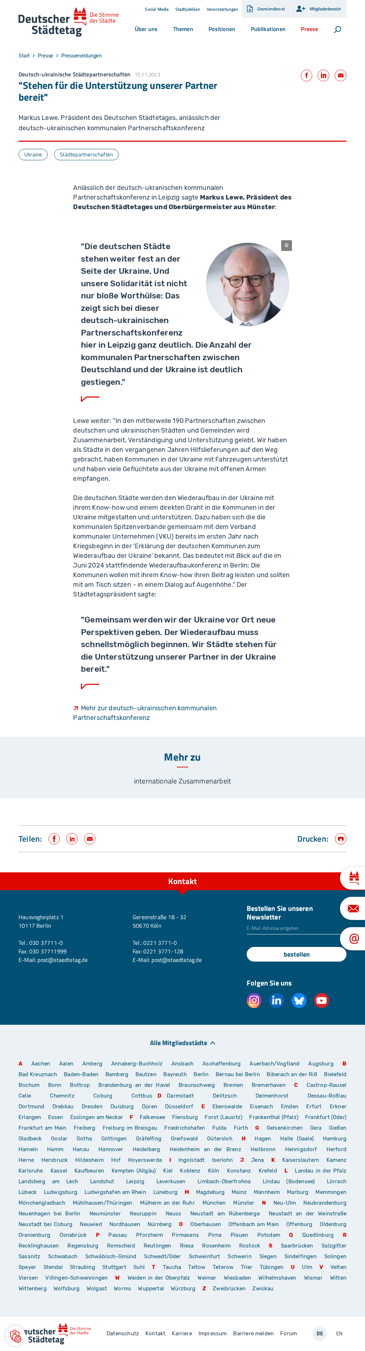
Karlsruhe (31, 1171)
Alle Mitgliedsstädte (178, 1042)
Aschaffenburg (221, 1063)
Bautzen (145, 1074)
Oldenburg (333, 1224)
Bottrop (80, 1085)
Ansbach (182, 1063)
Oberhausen (205, 1224)
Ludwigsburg (60, 1192)
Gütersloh (219, 1138)
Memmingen (330, 1192)
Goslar (59, 1138)
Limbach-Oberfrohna (224, 1181)
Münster (243, 1203)
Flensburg (185, 1117)
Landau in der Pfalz (320, 1171)
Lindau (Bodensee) (289, 1181)
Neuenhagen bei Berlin (50, 1213)
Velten (338, 1267)
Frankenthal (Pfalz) (273, 1117)
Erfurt (314, 1106)
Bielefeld (335, 1074)
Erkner (338, 1106)
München (214, 1203)
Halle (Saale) (297, 1138)
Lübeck (28, 1192)
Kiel (168, 1171)
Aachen (40, 1063)
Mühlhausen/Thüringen (103, 1203)
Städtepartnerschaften (86, 154)
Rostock (249, 1245)
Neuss (173, 1213)
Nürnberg (159, 1224)
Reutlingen (157, 1245)
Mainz (239, 1192)
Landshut (102, 1181)
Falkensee (152, 1117)
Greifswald (184, 1138)
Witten (338, 1278)
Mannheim (267, 1192)
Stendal (53, 1267)
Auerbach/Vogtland (274, 1063)
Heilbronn (263, 1149)
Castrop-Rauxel (327, 1085)
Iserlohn (222, 1160)
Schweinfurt (204, 1256)
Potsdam (268, 1235)
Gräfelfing (150, 1138)
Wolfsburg (66, 1288)
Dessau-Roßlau (327, 1096)
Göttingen (115, 1138)
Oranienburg (34, 1235)
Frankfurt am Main (43, 1128)
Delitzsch (225, 1096)
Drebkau (64, 1106)
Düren (149, 1106)
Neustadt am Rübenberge (225, 1213)
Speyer (27, 1267)
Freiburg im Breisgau (130, 1128)
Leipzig (135, 1181)
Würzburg (183, 1288)
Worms (122, 1288)
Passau (117, 1235)
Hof (116, 1160)
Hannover (110, 1149)
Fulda (219, 1128)
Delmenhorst (272, 1096)
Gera (316, 1128)
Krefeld (268, 1171)
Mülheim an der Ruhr (167, 1203)
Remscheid (121, 1245)
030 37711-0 (46, 942)
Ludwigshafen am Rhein (115, 1192)
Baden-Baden (81, 1074)
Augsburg (320, 1063)
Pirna (215, 1235)
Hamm (55, 1149)
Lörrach (336, 1181)
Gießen (337, 1128)
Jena (257, 1160)
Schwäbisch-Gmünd (111, 1256)
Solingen (335, 1256)
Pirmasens (185, 1235)
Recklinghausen (39, 1245)
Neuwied (91, 1224)
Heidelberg (146, 1149)
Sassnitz (29, 1256)
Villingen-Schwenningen (76, 1278)
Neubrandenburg (324, 1203)
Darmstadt (180, 1096)
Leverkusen (171, 1181)
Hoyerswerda (145, 1160)
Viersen (28, 1278)
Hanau (81, 1149)
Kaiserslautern (300, 1160)
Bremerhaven (269, 1085)
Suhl (139, 1267)
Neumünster (105, 1213)
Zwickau (262, 1288)
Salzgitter (334, 1245)
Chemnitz (62, 1096)
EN (339, 1333)
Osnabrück (73, 1235)
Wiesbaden (237, 1278)
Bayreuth (174, 1074)
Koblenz (190, 1171)
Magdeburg (210, 1192)
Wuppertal (151, 1288)
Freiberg (84, 1128)
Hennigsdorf (301, 1149)
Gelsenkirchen (285, 1128)
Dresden (92, 1106)
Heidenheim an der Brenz (205, 1149)
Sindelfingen (300, 1256)
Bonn (55, 1085)
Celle (25, 1096)
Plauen (239, 1235)
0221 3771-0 (160, 942)
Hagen (263, 1138)
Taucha (172, 1267)
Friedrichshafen (184, 1128)
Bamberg (117, 1074)
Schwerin (239, 1256)
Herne (26, 1160)
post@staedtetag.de (62, 960)
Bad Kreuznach (38, 1074)
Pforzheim (149, 1235)
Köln (214, 1171)
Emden (289, 1106)
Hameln (28, 1149)
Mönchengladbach (42, 1203)
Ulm (307, 1267)
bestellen (297, 954)
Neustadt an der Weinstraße (307, 1213)
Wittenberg (33, 1288)
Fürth (241, 1128)
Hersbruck (54, 1160)
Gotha (84, 1138)
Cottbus (142, 1096)
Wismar (313, 1278)
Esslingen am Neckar (96, 1117)
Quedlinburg (318, 1235)
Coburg (102, 1096)
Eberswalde (227, 1106)
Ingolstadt (192, 1160)
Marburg (297, 1192)
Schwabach (63, 1256)
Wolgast (97, 1288)
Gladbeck (30, 1138)
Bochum (29, 1085)
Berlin (201, 1074)
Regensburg (82, 1245)
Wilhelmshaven (277, 1278)
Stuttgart (114, 1267)
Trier (247, 1267)
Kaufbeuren (89, 1171)
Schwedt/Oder (162, 1256)
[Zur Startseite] (69, 22)
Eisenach (261, 1106)
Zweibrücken (229, 1288)
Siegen (268, 1256)
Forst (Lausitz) (223, 1117)
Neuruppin (143, 1213)
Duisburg (122, 1106)
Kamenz (336, 1160)
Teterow (223, 1267)
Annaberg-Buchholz (137, 1063)
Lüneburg (165, 1192)
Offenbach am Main (253, 1224)
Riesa (187, 1245)
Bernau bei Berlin (238, 1074)
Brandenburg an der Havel (134, 1085)
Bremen (233, 1085)
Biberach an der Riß (292, 1074)
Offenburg (299, 1224)
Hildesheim (89, 1160)
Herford (336, 1149)
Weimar (206, 1278)
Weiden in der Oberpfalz (160, 1278)
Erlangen (30, 1117)
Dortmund (31, 1106)
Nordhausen (124, 1224)
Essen (55, 1117)
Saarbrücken (297, 1245)
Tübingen (271, 1267)
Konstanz (239, 1171)
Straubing (82, 1267)
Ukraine (33, 154)
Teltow (196, 1267)
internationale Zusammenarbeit (182, 780)
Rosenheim (216, 1245)
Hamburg (334, 1138)
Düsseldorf (179, 1106)
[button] (146, 29)
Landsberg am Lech (48, 1181)
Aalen (66, 1063)
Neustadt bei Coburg (46, 1224)
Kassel (59, 1171)
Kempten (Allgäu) (134, 1171)
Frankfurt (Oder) (325, 1117)
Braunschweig (197, 1085)
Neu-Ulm (284, 1203)
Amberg (92, 1063)
